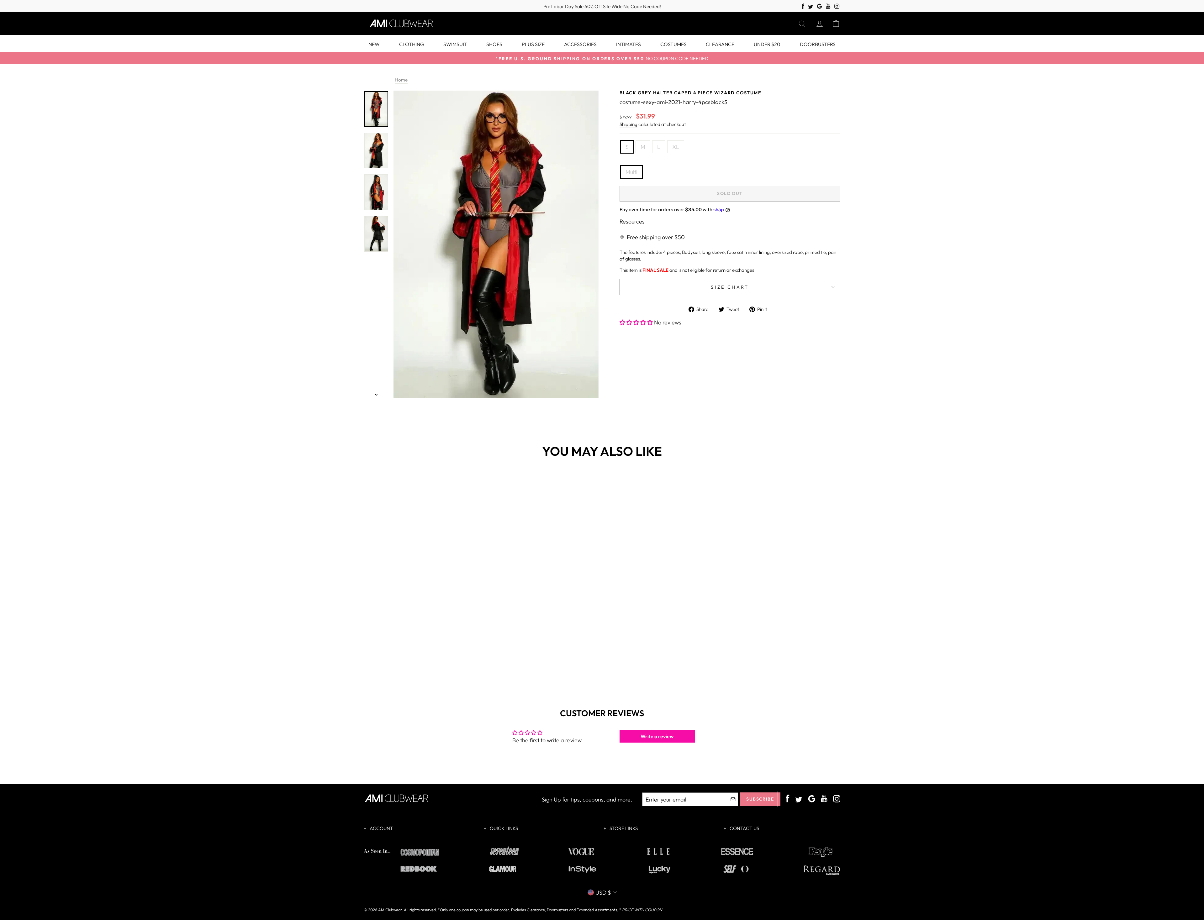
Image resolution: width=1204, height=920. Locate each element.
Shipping (628, 124)
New (374, 44)
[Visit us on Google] (819, 6)
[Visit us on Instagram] (837, 6)
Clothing (411, 44)
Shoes (494, 44)
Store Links (623, 828)
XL (675, 146)
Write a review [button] (657, 736)
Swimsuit (455, 44)
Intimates (628, 44)
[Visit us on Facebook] (803, 6)
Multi (631, 172)
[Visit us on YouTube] (828, 6)
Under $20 (767, 44)
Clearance (720, 44)
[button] (637, 322)
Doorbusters (818, 44)
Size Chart (730, 287)
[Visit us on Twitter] (810, 7)
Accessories (580, 44)
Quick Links (503, 828)
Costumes (673, 44)
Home (401, 80)
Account (381, 828)
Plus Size (533, 44)
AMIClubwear (390, 909)
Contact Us (744, 828)
